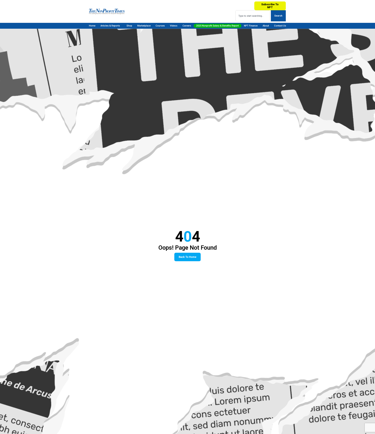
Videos (173, 25)
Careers (187, 25)
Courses (160, 25)
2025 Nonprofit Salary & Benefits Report (217, 25)
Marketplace (144, 25)
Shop (129, 25)
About (266, 25)
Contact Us (280, 25)
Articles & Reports (110, 25)
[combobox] (252, 15)
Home (92, 25)
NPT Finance (251, 25)
